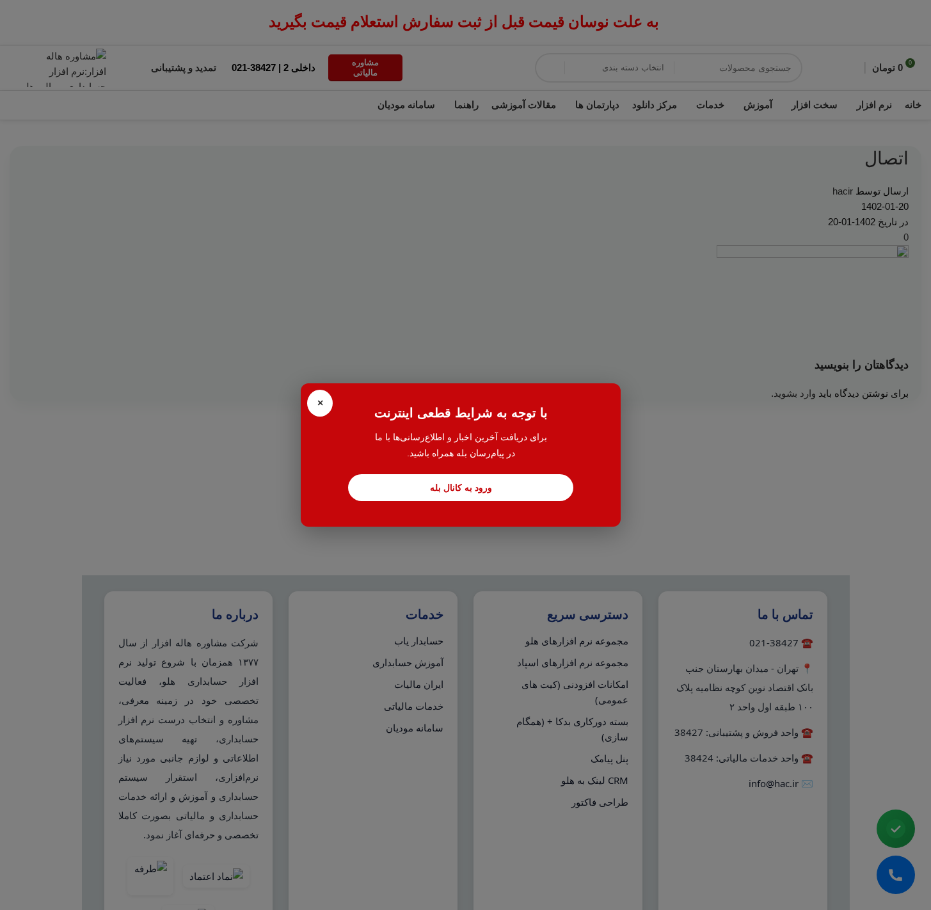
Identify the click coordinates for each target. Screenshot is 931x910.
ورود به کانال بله (461, 488)
